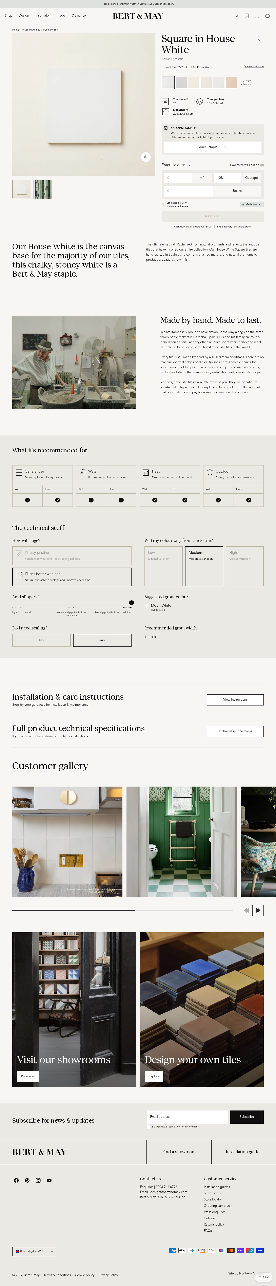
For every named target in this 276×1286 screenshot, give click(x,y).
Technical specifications (235, 731)
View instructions (235, 699)
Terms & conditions (57, 1275)
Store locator (213, 1199)
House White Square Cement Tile (39, 30)
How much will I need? (244, 165)
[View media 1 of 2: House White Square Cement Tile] (21, 189)
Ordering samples (217, 1206)
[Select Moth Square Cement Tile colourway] (231, 83)
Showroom (267, 4)
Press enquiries (214, 1212)
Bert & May (32, 1275)
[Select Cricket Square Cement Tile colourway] (219, 83)
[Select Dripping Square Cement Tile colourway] (206, 83)
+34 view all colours (246, 83)
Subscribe (247, 1117)
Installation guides (243, 1152)
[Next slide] (258, 910)
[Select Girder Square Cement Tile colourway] (181, 83)
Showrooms (212, 1193)
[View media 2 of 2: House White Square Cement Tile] (42, 189)
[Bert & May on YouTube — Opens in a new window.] (49, 1180)
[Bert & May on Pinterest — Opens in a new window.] (27, 1180)
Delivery (210, 1218)
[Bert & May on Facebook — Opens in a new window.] (16, 1180)
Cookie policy (85, 1275)
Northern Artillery (251, 1273)
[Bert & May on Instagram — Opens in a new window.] (38, 1180)
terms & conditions (188, 1127)
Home (15, 30)
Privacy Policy (108, 1275)
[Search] (237, 15)
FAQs (208, 1231)
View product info (254, 67)
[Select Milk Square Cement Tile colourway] (194, 83)
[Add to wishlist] (258, 39)
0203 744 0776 (247, 4)
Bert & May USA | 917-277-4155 (162, 1197)
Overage (251, 178)
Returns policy (214, 1224)
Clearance (79, 15)
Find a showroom (179, 1152)
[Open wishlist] (247, 16)
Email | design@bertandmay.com (163, 1192)
